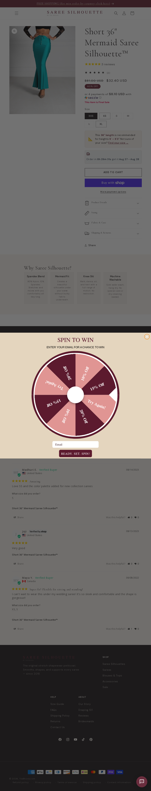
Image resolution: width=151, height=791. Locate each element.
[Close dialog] (147, 336)
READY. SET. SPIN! (75, 453)
